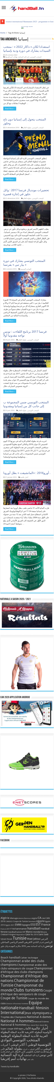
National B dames (41, 1022)
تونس (49, 946)
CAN (43, 918)
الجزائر (41, 942)
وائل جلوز (4, 946)
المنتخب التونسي (35, 57)
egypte (40, 921)
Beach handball (10, 957)
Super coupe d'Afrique (12, 1028)
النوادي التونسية (25, 269)
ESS (32, 924)
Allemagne (14, 918)
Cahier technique (29, 957)
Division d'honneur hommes (17, 1004)
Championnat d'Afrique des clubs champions (27, 970)
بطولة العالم (27, 128)
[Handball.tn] (27, 7)
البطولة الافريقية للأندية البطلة (26, 1032)
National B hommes (14, 1024)
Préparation (20, 935)
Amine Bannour (25, 918)
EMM (18, 924)
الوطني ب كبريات (28, 1049)
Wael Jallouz (33, 938)
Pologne (11, 935)
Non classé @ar (42, 1025)
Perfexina (31, 1075)
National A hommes (17, 1021)
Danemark (32, 921)
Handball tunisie (15, 932)
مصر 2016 (25, 946)
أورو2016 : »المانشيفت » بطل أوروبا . (27, 473)
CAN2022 (9, 921)
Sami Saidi (43, 934)
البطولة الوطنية (11, 1036)
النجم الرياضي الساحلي (12, 942)
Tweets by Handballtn (10, 1066)
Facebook (5, 840)
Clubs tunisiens (28, 990)
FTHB (12, 929)
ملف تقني (30, 1059)
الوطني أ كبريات (9, 1044)
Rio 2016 (34, 935)
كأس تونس (45, 1055)
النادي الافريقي (31, 942)
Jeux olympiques (37, 1013)
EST (38, 924)
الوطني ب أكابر (43, 1048)
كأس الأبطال (19, 1051)
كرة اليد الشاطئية (31, 1055)
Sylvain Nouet (6, 939)
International (12, 1012)
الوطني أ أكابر (28, 1044)
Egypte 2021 (9, 925)
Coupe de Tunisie (20, 921)
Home (2, 33)
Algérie (5, 917)
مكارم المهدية (15, 946)
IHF (23, 932)
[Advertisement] (27, 876)
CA (39, 918)
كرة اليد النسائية (23, 57)
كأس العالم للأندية (7, 1052)
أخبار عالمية (24, 477)
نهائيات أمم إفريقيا (11, 57)
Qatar (27, 934)
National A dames (39, 1017)
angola (34, 918)
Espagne (26, 925)
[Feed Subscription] (53, 39)
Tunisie (20, 938)
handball (33, 928)
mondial (36, 932)
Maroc (29, 931)
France (45, 924)
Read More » (9, 109)
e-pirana (22, 1075)
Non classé (31, 1025)
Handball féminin (34, 1008)
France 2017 (5, 929)
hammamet (21, 928)
